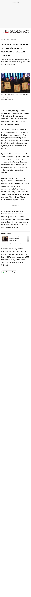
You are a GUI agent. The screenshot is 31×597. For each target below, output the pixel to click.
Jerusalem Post (5, 39)
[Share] (3, 69)
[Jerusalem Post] (17, 32)
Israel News (13, 39)
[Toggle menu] (3, 32)
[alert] (14, 544)
